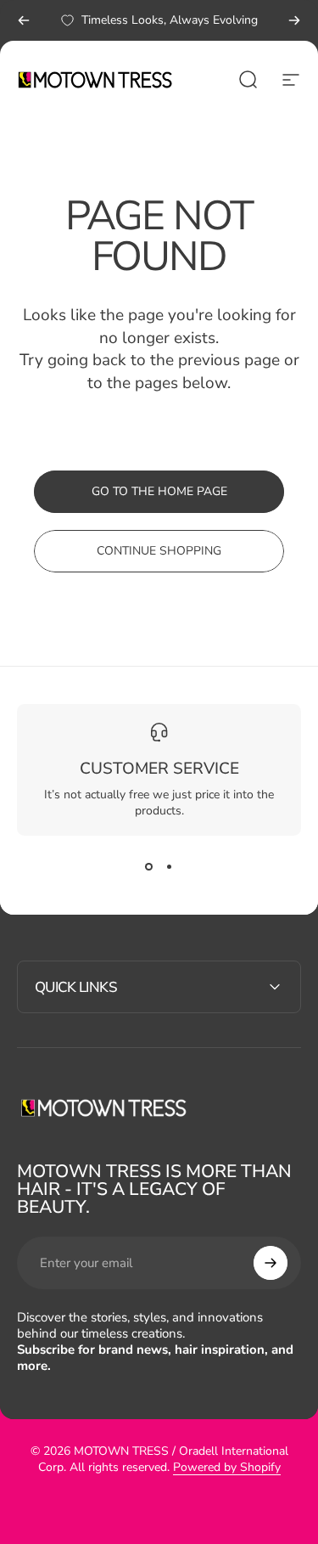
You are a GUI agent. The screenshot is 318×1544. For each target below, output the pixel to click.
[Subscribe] (270, 1263)
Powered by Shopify (227, 1467)
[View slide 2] (169, 866)
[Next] (294, 20)
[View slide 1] (149, 866)
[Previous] (23, 20)
